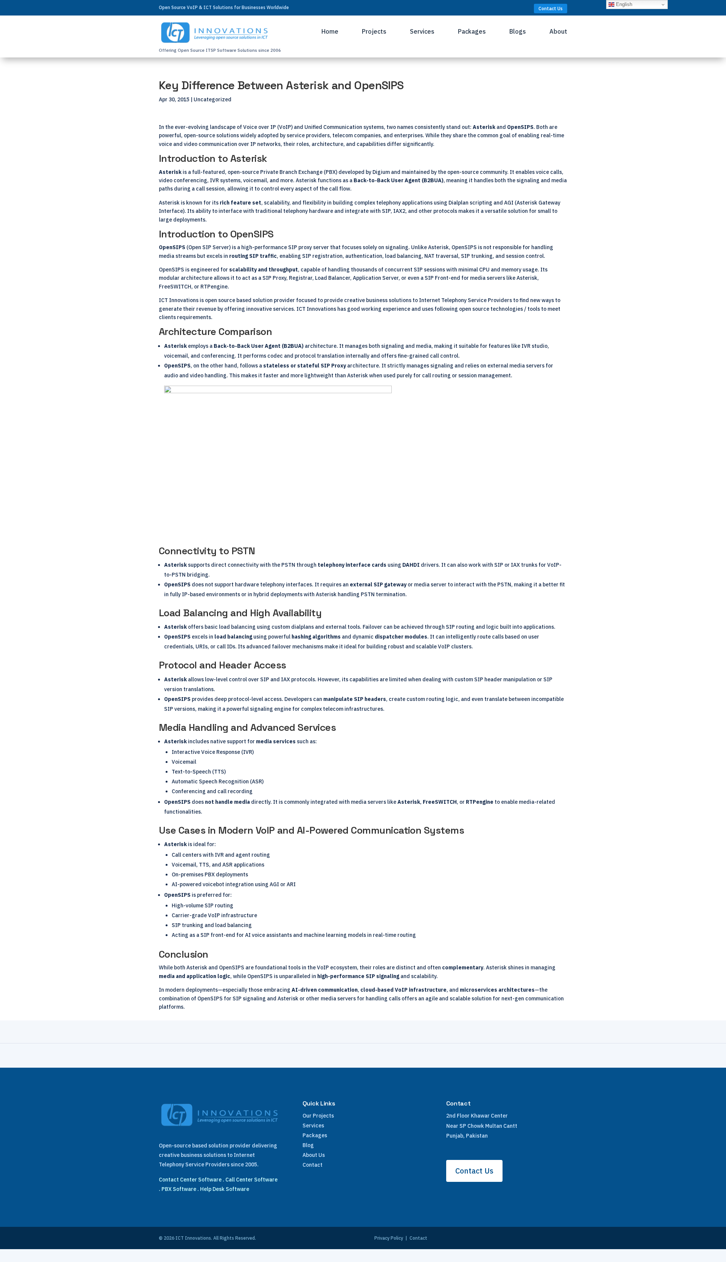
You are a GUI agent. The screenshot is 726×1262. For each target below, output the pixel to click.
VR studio (536, 346)
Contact (312, 1164)
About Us (313, 1155)
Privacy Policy (388, 1238)
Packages (472, 32)
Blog (308, 1145)
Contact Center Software (190, 1179)
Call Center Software (251, 1179)
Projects (374, 32)
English (623, 4)
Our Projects (318, 1115)
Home (329, 32)
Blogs (517, 32)
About (558, 32)
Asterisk (170, 172)
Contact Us (550, 8)
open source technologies (491, 308)
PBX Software (178, 1189)
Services (422, 32)
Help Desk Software (224, 1189)
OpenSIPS (172, 247)
